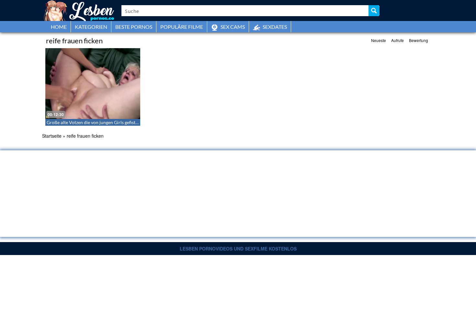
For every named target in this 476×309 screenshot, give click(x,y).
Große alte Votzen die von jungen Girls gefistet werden (101, 122)
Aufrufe (397, 40)
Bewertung (418, 40)
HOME (59, 27)
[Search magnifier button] (374, 10)
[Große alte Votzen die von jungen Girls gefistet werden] (92, 83)
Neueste (378, 40)
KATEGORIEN (91, 27)
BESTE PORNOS (133, 27)
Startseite (52, 136)
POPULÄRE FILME (181, 27)
